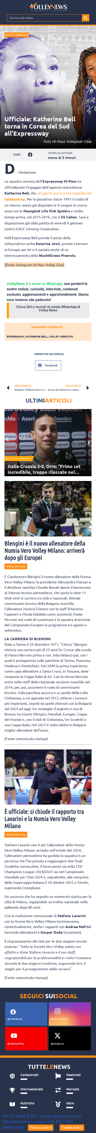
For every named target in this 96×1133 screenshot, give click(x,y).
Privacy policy (41, 1127)
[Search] (85, 18)
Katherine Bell (36, 336)
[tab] (27, 1076)
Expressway (15, 336)
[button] (30, 155)
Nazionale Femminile (18, 458)
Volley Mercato (16, 35)
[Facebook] (13, 1011)
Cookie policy (71, 1127)
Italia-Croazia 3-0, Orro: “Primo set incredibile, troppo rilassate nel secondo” (44, 472)
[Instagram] (57, 1010)
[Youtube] (13, 1035)
